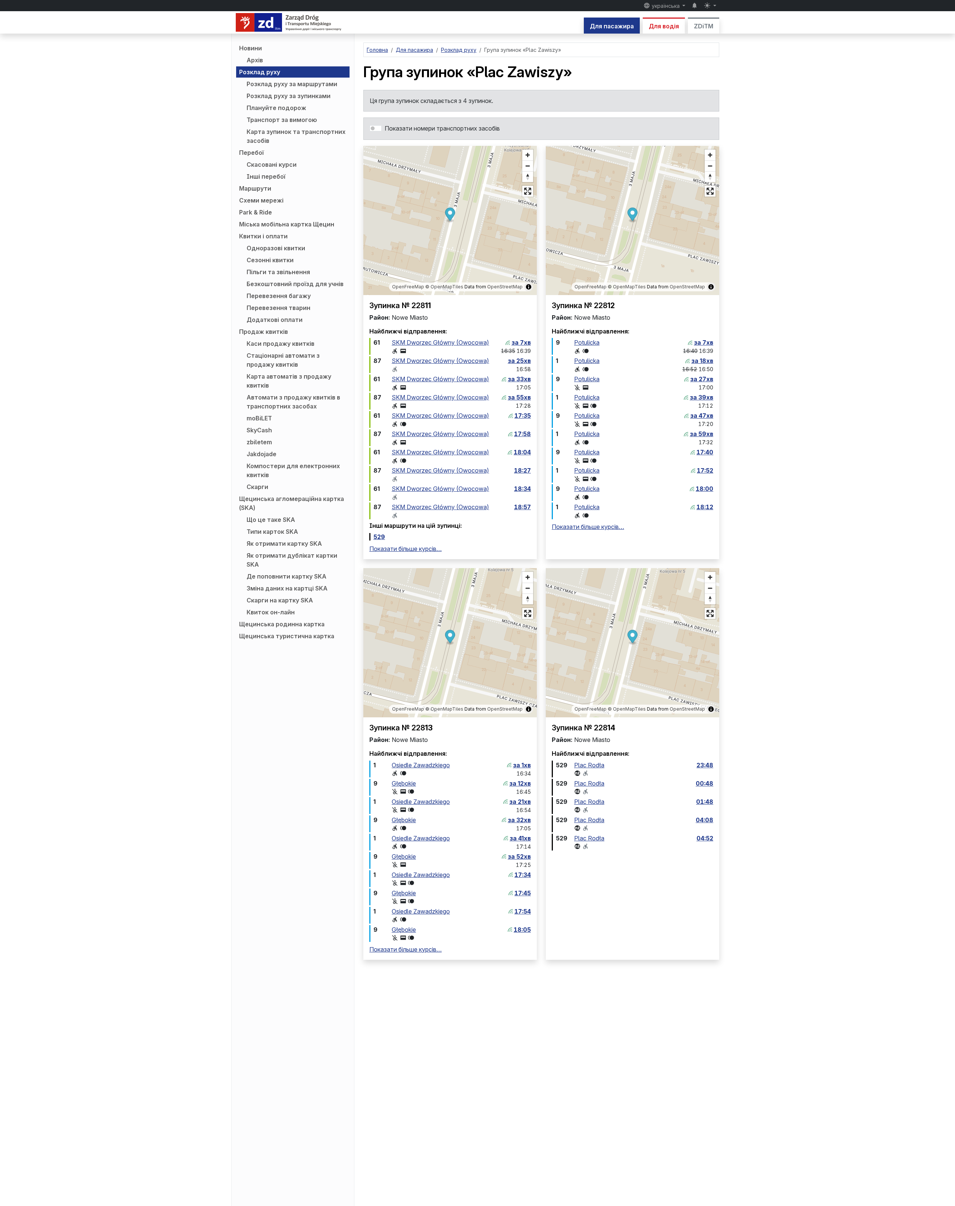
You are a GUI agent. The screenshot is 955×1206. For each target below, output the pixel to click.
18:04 (522, 452)
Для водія (664, 26)
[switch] (376, 128)
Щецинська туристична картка (286, 636)
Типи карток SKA (272, 531)
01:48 (704, 801)
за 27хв (701, 379)
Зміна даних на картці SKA (287, 588)
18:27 (522, 470)
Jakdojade (261, 454)
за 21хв (520, 801)
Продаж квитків (263, 331)
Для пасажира (612, 26)
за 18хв (702, 360)
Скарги (257, 487)
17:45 (522, 893)
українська (665, 6)
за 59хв (701, 434)
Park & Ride (255, 212)
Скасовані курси (272, 164)
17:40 (704, 452)
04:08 (704, 820)
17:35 (522, 415)
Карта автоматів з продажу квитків (289, 381)
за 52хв (519, 856)
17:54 (522, 911)
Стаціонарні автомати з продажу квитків (283, 360)
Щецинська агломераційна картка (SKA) (291, 503)
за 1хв (522, 765)
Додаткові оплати (275, 319)
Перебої (251, 152)
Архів (255, 60)
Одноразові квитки (276, 248)
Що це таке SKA (271, 519)
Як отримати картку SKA (284, 543)
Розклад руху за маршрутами (292, 84)
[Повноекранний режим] (527, 191)
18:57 (522, 507)
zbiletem (259, 442)
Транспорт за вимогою (282, 119)
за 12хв (520, 783)
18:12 (704, 507)
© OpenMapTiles (444, 286)
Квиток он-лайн (271, 612)
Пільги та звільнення (278, 272)
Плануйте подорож (276, 108)
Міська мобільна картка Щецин (286, 224)
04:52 (704, 838)
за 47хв (701, 415)
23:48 (704, 765)
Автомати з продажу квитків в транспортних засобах (293, 402)
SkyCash (259, 430)
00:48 (704, 783)
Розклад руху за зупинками (289, 96)
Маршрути (255, 188)
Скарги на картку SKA (280, 600)
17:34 (522, 874)
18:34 (522, 488)
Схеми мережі (261, 200)
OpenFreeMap (408, 286)
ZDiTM (703, 26)
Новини (250, 48)
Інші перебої (266, 176)
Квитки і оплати (263, 236)
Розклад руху (259, 72)
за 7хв (521, 342)
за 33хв (519, 379)
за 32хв (519, 820)
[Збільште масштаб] (527, 155)
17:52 (705, 470)
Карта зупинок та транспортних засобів (296, 136)
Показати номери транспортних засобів (442, 128)
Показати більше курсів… (405, 548)
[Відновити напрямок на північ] (527, 176)
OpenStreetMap (505, 286)
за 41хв (520, 838)
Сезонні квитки (270, 260)
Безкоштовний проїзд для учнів (295, 284)
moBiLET (259, 418)
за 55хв (519, 397)
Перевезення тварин (278, 307)
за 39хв (701, 397)
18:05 (522, 929)
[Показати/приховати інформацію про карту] (528, 286)
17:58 (522, 434)
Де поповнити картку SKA (286, 576)
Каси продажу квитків (280, 343)
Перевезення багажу (279, 296)
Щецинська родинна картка (282, 624)
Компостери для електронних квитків (293, 470)
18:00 (704, 488)
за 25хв (519, 360)
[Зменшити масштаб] (527, 165)
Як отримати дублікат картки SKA (292, 560)
